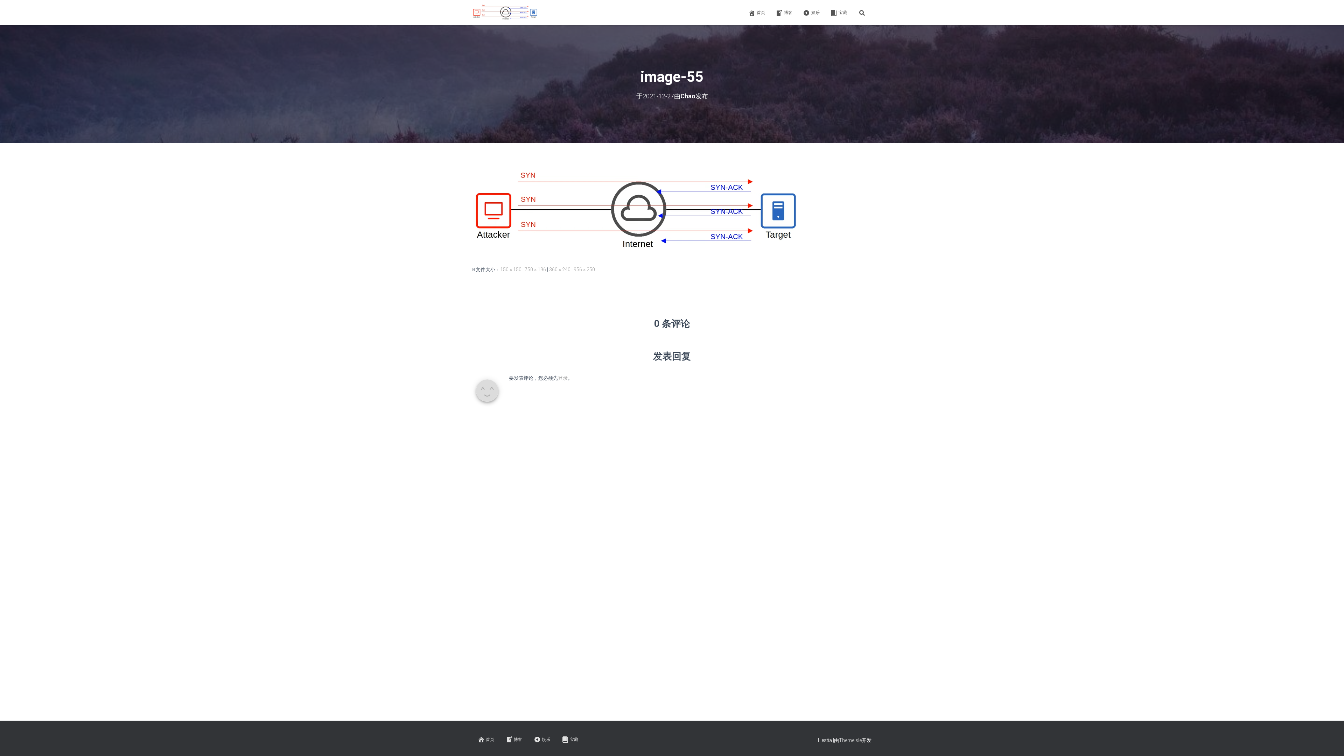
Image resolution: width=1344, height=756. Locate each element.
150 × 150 (511, 269)
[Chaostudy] (506, 12)
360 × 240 (559, 269)
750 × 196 (535, 269)
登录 (563, 378)
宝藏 (843, 12)
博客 (788, 12)
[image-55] (639, 211)
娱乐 (815, 12)
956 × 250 (584, 269)
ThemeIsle (850, 740)
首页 (761, 12)
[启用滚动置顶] (1330, 742)
